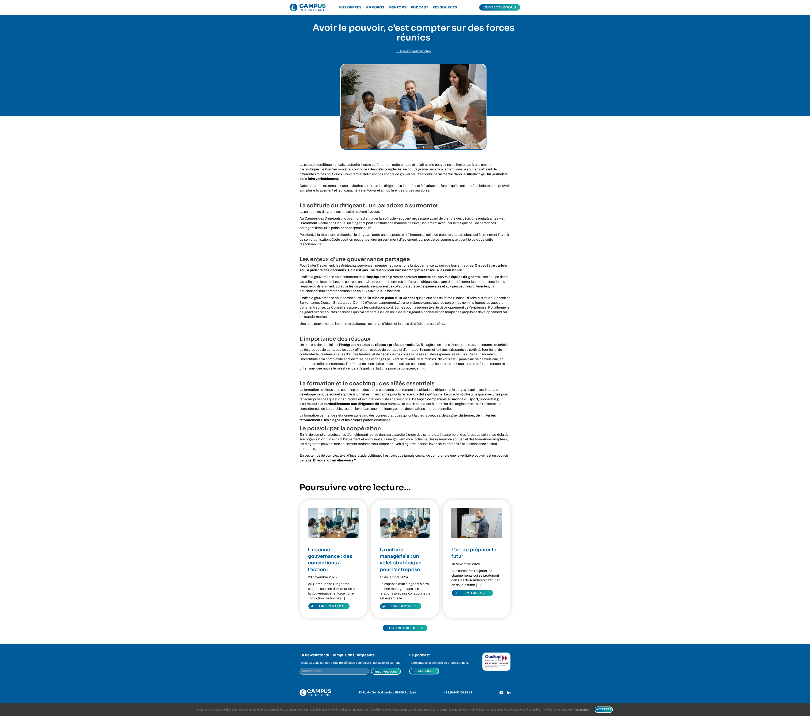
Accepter (604, 709)
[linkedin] (508, 692)
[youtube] (501, 692)
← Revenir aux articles (413, 51)
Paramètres (582, 709)
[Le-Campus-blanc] (315, 691)
